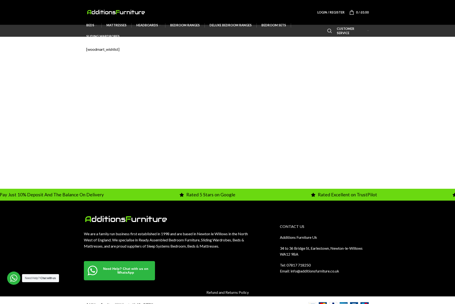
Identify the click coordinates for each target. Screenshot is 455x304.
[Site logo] (116, 11)
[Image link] (126, 218)
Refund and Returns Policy (227, 292)
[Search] (329, 31)
